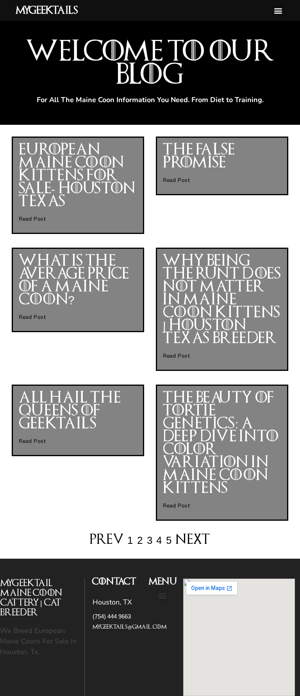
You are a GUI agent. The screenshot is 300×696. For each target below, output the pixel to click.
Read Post (32, 219)
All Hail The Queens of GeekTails (69, 411)
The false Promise (198, 156)
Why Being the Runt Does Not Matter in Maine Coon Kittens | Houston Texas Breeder (222, 299)
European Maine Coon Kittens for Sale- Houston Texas (77, 176)
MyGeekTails (47, 10)
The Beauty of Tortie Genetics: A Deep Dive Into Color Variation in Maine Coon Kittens (221, 443)
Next (193, 540)
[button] (277, 10)
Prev (106, 540)
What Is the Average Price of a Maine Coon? (74, 280)
